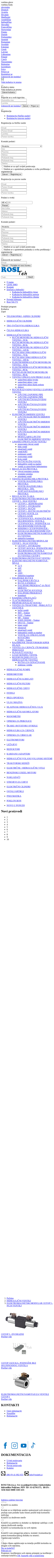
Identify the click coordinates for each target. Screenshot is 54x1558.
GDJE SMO (12, 284)
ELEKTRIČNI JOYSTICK (30, 590)
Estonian (5, 47)
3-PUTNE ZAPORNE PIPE (30, 397)
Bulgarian (5, 64)
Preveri (5, 205)
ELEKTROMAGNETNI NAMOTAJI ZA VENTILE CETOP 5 (35, 554)
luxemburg (6, 67)
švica (3, 69)
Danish (4, 34)
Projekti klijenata (14, 299)
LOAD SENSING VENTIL (24, 655)
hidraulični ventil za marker (30, 464)
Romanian (5, 42)
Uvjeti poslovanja (14, 1460)
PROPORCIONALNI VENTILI (26, 603)
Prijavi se (34, 106)
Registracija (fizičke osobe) (18, 116)
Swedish (5, 44)
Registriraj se (16, 174)
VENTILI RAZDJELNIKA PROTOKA (30, 479)
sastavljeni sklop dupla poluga (31, 384)
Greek (4, 49)
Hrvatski (5, 15)
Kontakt (10, 287)
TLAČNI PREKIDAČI (22, 600)
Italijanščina (6, 22)
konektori (22, 595)
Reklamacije (12, 1416)
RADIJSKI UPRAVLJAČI (24, 598)
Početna (10, 1298)
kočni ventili (23, 610)
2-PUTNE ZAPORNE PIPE (30, 394)
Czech (4, 59)
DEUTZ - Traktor (25, 623)
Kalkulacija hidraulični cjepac (25, 292)
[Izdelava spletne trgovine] (4, 1502)
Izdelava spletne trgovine (12, 1500)
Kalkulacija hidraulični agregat (25, 294)
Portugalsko (6, 37)
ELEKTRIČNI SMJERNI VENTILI (28, 414)
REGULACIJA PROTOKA (24, 469)
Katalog (10, 1468)
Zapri (3, 311)
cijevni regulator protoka (28, 471)
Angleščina (6, 19)
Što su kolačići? (8, 1548)
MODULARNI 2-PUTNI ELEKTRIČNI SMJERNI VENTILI (34, 438)
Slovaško (5, 24)
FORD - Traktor (25, 640)
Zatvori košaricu (8, 92)
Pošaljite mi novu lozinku (21, 266)
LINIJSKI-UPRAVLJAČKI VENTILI (29, 441)
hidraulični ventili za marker (30, 632)
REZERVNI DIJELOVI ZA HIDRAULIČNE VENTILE (25, 658)
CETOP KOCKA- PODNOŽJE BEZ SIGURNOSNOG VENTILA (34, 519)
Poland (4, 57)
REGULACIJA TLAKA (23, 496)
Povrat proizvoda (14, 1465)
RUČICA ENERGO (27, 583)
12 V (20, 565)
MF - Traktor (23, 618)
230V (20, 573)
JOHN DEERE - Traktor (29, 620)
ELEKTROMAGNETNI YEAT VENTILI (31, 558)
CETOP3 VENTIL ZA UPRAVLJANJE (28, 514)
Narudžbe (11, 1413)
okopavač (22, 627)
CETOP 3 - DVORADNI (29, 506)
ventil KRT (23, 451)
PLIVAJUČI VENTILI (22, 652)
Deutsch (4, 10)
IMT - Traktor (24, 613)
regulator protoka (25, 474)
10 (8, 839)
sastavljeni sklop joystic (28, 379)
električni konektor (26, 538)
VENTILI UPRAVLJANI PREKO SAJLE (31, 377)
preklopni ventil (24, 454)
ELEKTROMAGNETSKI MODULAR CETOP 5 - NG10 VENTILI (30, 542)
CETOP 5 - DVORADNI (29, 546)
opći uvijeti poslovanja (25, 166)
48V (20, 570)
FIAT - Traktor (24, 615)
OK (18, 1555)
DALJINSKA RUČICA (28, 580)
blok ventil (22, 446)
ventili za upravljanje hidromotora (32, 466)
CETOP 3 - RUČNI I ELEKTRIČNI (34, 511)
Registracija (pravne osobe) (18, 118)
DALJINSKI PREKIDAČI (30, 593)
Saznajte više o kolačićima (32, 1555)
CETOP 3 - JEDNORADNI (30, 503)
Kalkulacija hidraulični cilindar (25, 297)
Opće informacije (14, 1411)
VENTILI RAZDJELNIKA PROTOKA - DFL (30, 487)
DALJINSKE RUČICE (22, 578)
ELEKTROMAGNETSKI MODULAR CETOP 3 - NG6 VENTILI (30, 500)
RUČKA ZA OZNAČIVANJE (31, 662)
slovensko (5, 7)
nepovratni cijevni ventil (28, 444)
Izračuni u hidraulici (15, 289)
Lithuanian (6, 54)
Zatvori (25, 106)
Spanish (4, 39)
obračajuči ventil (25, 449)
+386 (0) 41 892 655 (14, 1475)
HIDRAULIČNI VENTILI (19, 1301)
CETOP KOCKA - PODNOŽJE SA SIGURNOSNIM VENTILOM (34, 524)
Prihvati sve (6, 1550)
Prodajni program (8, 306)
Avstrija (4, 12)
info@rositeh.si (36, 1475)
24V (20, 568)
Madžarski (5, 17)
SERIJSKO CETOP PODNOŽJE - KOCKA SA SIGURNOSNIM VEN (34, 529)
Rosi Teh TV (12, 302)
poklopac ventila (25, 665)
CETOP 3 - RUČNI (26, 508)
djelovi (21, 387)
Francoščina (6, 27)
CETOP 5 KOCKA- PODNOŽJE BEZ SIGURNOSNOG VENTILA (35, 549)
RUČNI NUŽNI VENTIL (29, 461)
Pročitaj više (6, 1336)
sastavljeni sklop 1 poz (27, 382)
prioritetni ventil (25, 476)
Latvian (4, 52)
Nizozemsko (6, 62)
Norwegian (6, 29)
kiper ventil (23, 625)
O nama (10, 282)
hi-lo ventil (22, 459)
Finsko (4, 32)
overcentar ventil (25, 456)
